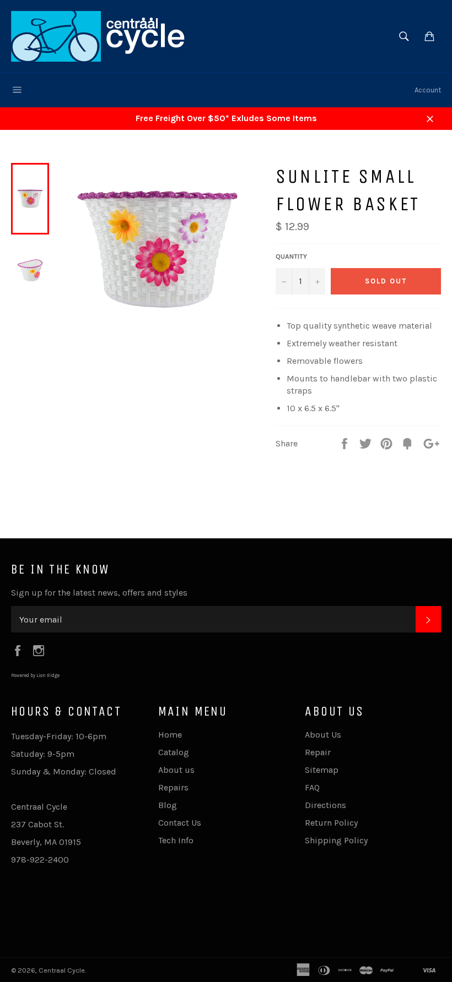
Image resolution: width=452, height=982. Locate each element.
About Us (323, 734)
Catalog (173, 752)
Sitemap (321, 770)
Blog (167, 805)
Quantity (291, 256)
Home (170, 734)
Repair (318, 752)
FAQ (312, 787)
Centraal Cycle (62, 970)
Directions (325, 805)
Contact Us (179, 822)
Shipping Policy (336, 840)
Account (428, 90)
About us (176, 770)
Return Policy (331, 822)
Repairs (173, 787)
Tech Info (175, 840)
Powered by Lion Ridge (35, 675)
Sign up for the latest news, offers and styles (99, 592)
